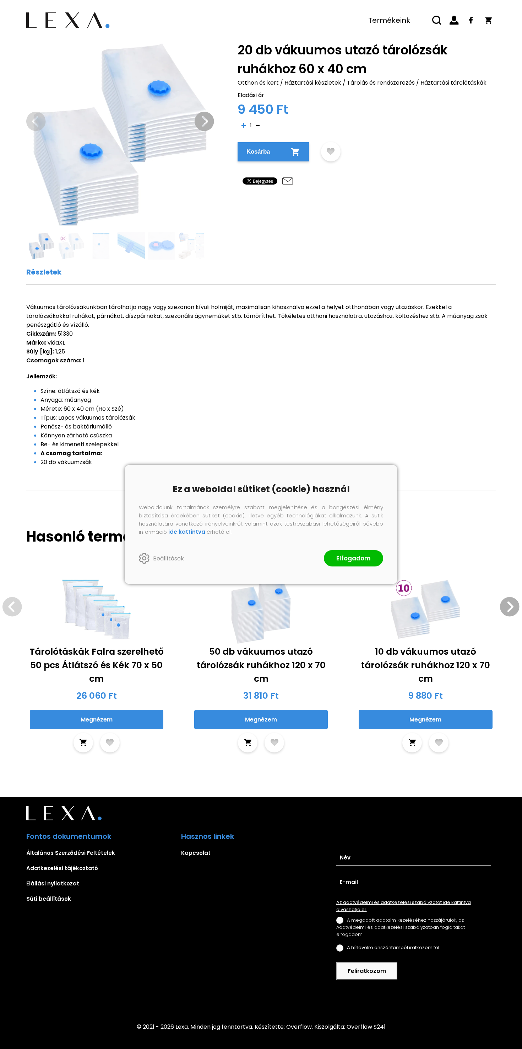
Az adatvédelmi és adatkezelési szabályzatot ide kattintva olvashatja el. (403, 906)
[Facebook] (471, 20)
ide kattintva (186, 532)
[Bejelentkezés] (454, 20)
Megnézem (97, 719)
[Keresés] (437, 20)
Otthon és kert (258, 83)
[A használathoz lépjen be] (331, 151)
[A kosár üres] (488, 20)
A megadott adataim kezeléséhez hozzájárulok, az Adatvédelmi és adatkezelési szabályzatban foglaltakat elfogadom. (400, 927)
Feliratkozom (367, 971)
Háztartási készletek (312, 83)
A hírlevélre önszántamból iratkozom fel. (393, 947)
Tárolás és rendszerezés (381, 83)
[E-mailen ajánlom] (287, 181)
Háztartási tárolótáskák (453, 83)
